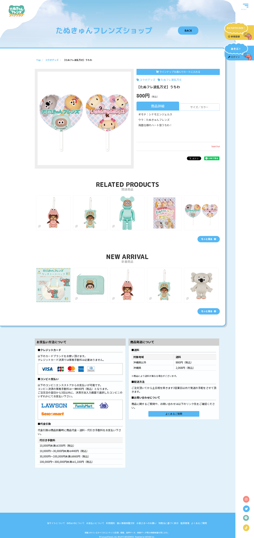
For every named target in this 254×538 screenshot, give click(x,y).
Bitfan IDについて (75, 523)
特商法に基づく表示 (168, 523)
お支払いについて (95, 523)
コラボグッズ (147, 80)
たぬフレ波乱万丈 (171, 80)
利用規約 (110, 523)
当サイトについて (56, 523)
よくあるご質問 (173, 414)
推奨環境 (184, 523)
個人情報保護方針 (126, 523)
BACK (188, 31)
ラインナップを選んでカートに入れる (179, 72)
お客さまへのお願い (146, 523)
